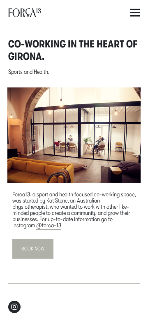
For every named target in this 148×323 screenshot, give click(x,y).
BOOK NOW (32, 248)
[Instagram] (14, 307)
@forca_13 (48, 225)
